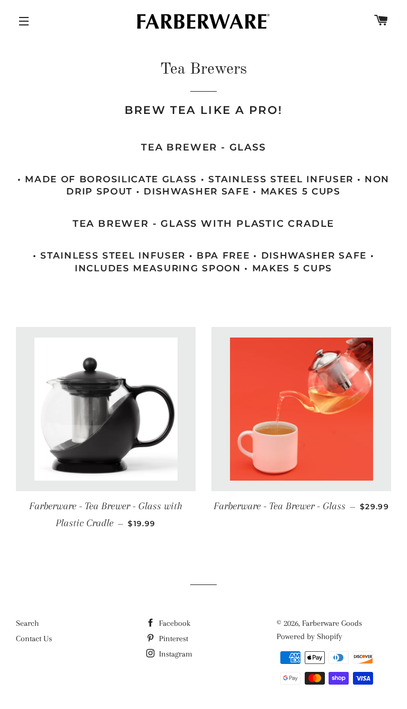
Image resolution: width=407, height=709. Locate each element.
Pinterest (172, 638)
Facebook (173, 623)
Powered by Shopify (309, 636)
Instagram (174, 654)
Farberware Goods (332, 623)
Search (27, 623)
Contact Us (34, 638)
